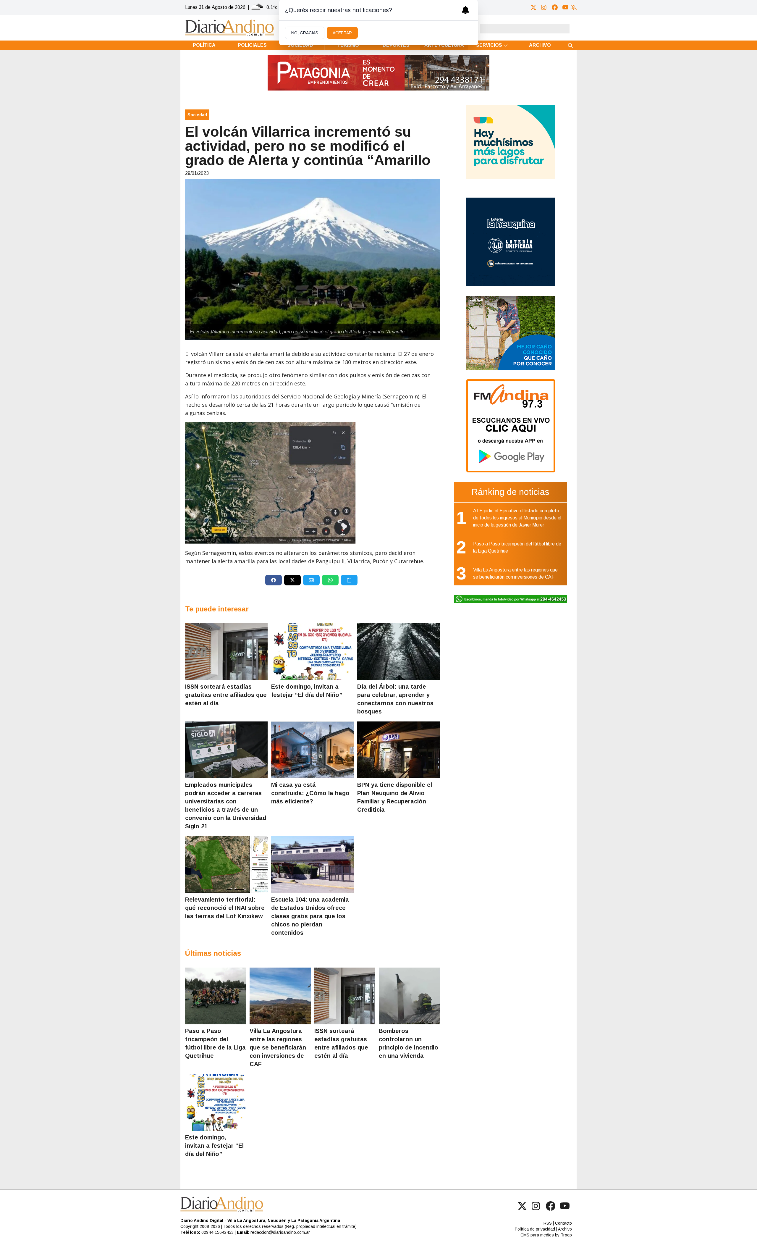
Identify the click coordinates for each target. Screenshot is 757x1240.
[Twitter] (533, 7)
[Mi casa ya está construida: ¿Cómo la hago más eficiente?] (312, 749)
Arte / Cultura (444, 45)
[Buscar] (570, 45)
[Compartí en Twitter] (292, 580)
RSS (548, 1223)
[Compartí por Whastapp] (330, 580)
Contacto (563, 1223)
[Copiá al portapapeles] (349, 580)
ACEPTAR (342, 32)
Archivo (540, 45)
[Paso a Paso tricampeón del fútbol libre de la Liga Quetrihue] (215, 996)
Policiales (252, 45)
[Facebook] (555, 7)
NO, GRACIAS (304, 32)
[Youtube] (565, 7)
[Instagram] (544, 7)
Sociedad (300, 45)
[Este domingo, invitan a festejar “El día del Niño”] (312, 651)
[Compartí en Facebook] (273, 580)
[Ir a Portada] (229, 28)
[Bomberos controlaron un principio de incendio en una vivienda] (409, 996)
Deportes (396, 45)
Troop (566, 1235)
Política (204, 45)
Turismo (348, 45)
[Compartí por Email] (311, 580)
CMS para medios (537, 1235)
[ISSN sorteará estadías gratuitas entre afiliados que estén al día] (226, 651)
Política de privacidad (535, 1229)
